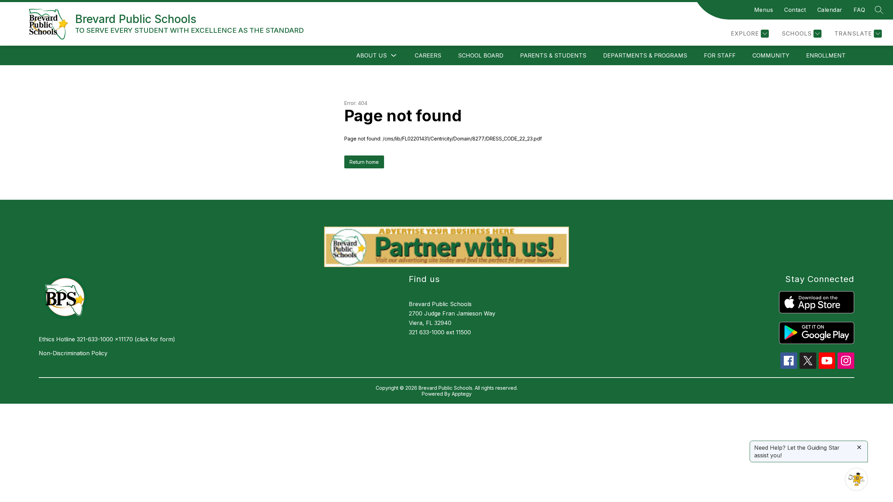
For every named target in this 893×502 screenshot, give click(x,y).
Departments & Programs (645, 55)
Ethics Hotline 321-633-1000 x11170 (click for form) (107, 339)
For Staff (720, 55)
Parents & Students (553, 55)
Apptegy (462, 394)
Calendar (829, 9)
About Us (371, 55)
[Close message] (859, 448)
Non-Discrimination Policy (73, 353)
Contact (795, 9)
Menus (763, 9)
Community (770, 55)
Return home (364, 162)
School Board (480, 55)
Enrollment (826, 55)
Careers (428, 55)
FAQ (859, 9)
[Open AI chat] (856, 479)
